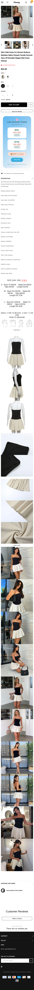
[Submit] (31, 961)
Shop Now (17, 159)
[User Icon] (26, 2)
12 (4, 173)
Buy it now (17, 111)
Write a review (17, 918)
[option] (17, 22)
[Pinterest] (1, 967)
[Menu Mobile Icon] (2, 2)
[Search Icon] (7, 2)
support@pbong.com (10, 949)
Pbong (17, 2)
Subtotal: (3, 99)
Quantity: (3, 91)
